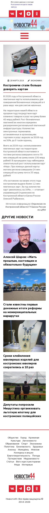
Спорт (24, 443)
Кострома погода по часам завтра (21, 5)
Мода (17, 464)
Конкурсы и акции (23, 452)
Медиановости (31, 458)
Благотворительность (18, 455)
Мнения (35, 449)
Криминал (34, 437)
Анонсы (12, 449)
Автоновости (29, 440)
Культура (15, 440)
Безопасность (23, 446)
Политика (9, 446)
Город (23, 437)
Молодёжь (23, 449)
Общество (13, 437)
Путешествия (15, 458)
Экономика (36, 80)
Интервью (27, 464)
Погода (36, 455)
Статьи (10, 461)
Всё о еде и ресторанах (28, 461)
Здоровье (38, 446)
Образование (12, 443)
